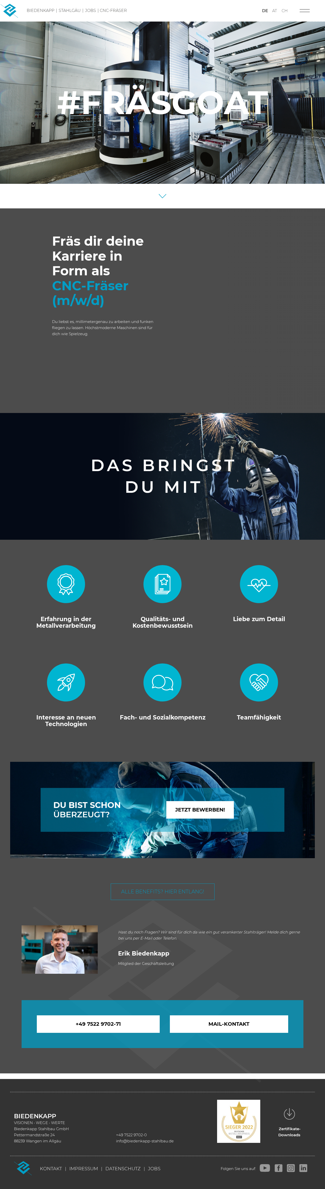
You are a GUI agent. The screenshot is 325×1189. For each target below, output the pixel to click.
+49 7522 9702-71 (98, 1024)
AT (274, 10)
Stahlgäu (70, 10)
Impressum (83, 1169)
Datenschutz (123, 1169)
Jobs (90, 10)
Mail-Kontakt (228, 1024)
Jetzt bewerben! (200, 810)
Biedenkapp (40, 10)
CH (285, 10)
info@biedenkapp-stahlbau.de (145, 1141)
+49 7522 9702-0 (131, 1134)
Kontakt (51, 1169)
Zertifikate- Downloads (289, 1131)
